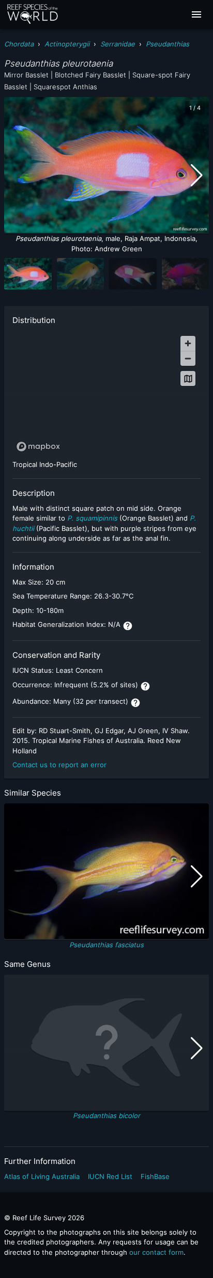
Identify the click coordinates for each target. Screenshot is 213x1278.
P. (70, 518)
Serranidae (117, 44)
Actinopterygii (66, 44)
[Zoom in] (187, 343)
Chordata (19, 44)
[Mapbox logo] (38, 446)
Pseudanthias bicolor (106, 1115)
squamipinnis (95, 518)
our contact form (156, 1252)
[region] (106, 393)
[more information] (128, 626)
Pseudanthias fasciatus (106, 945)
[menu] (196, 14)
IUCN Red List (110, 1176)
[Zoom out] (187, 358)
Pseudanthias (167, 44)
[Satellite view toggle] (187, 378)
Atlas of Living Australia (42, 1176)
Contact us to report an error (59, 765)
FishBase (155, 1176)
